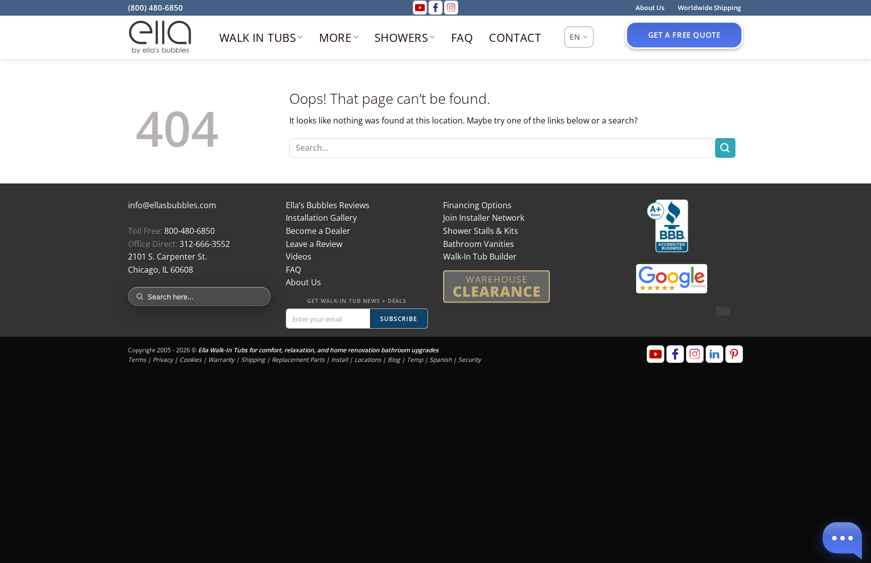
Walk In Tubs (257, 37)
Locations (367, 359)
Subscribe (399, 319)
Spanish (440, 359)
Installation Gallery (321, 217)
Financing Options (477, 205)
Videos (299, 256)
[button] (842, 539)
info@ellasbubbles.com (172, 205)
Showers (401, 37)
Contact (515, 37)
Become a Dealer (318, 230)
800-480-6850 (189, 230)
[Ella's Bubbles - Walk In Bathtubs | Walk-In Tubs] (160, 37)
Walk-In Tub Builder (480, 256)
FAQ (462, 37)
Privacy (163, 359)
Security (469, 359)
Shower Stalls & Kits (480, 230)
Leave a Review (314, 243)
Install (339, 359)
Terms (137, 359)
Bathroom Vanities (478, 243)
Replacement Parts (298, 359)
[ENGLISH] (579, 37)
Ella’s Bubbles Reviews (327, 205)
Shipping (253, 359)
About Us (303, 282)
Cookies (190, 359)
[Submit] (725, 148)
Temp (415, 359)
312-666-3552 (204, 243)
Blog (394, 359)
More (335, 37)
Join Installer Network (483, 217)
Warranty (221, 359)
